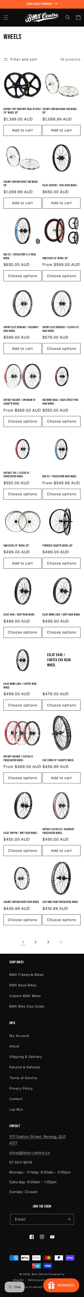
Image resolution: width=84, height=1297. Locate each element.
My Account (19, 1036)
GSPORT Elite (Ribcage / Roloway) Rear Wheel (21, 329)
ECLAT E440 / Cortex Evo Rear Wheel (59, 660)
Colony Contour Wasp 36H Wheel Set (21, 183)
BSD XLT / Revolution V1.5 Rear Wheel (20, 256)
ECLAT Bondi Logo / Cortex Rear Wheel (20, 685)
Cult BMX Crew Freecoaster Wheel (60, 902)
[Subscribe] (68, 1219)
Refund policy (37, 1280)
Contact (15, 1099)
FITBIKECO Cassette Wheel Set (57, 545)
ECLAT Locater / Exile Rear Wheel (59, 185)
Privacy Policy (21, 1088)
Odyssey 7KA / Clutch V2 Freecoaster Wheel (17, 474)
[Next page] (61, 942)
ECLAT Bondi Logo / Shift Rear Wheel (61, 614)
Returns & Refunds (24, 1067)
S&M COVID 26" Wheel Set (55, 258)
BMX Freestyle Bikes (26, 975)
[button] (6, 17)
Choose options (22, 276)
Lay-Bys (16, 1109)
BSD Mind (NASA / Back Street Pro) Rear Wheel (60, 402)
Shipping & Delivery (25, 1057)
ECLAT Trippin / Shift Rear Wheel (20, 833)
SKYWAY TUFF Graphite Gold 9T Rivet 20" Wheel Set (22, 111)
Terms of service (31, 1287)
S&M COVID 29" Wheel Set (16, 545)
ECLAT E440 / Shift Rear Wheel (19, 614)
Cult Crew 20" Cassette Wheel (58, 760)
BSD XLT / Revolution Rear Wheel (59, 476)
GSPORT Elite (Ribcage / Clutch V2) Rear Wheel (60, 329)
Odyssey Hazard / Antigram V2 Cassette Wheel (20, 402)
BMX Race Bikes (22, 985)
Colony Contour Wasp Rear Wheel (21, 902)
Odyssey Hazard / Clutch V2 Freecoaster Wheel (18, 758)
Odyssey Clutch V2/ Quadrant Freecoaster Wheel (58, 831)
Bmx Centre (40, 1274)
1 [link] (23, 942)
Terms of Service (23, 1078)
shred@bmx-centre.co (29, 1152)
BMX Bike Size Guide (26, 1006)
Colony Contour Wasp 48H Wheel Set (59, 111)
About (14, 1046)
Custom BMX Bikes (25, 996)
